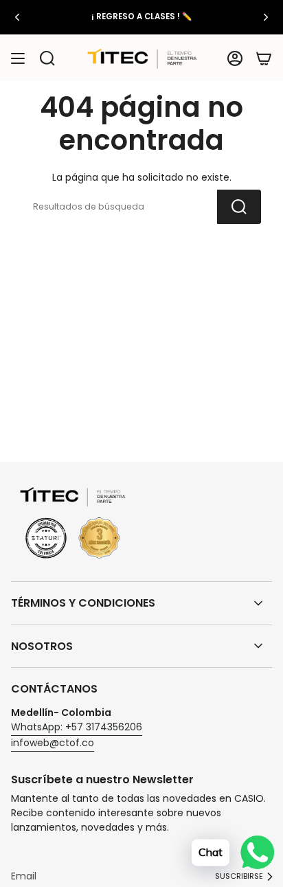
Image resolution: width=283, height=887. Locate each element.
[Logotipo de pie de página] (73, 524)
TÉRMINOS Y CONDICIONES (83, 603)
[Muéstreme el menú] (18, 58)
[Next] (266, 17)
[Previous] (17, 17)
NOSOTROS (42, 646)
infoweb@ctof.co (52, 743)
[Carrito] (263, 58)
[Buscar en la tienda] (239, 207)
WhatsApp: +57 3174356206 (76, 727)
